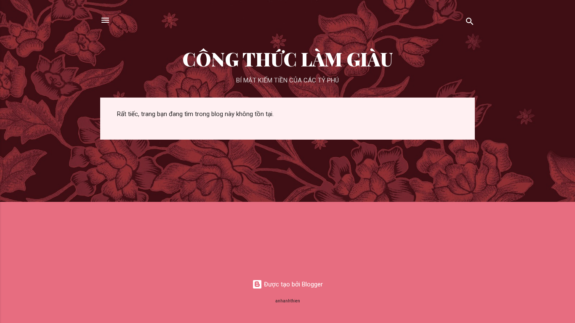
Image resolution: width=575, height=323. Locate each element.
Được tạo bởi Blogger (292, 284)
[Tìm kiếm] (470, 23)
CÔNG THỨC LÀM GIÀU (287, 58)
